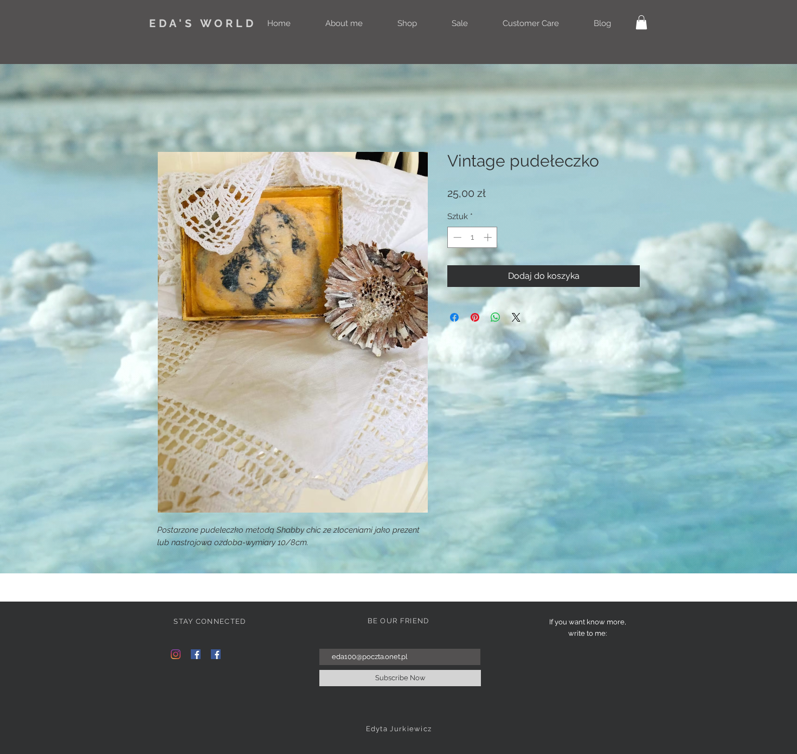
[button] (641, 22)
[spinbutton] (472, 237)
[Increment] (488, 237)
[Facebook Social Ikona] (196, 654)
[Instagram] (176, 654)
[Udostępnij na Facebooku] (454, 317)
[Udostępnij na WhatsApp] (495, 317)
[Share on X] (516, 317)
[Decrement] (456, 237)
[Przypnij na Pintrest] (474, 317)
